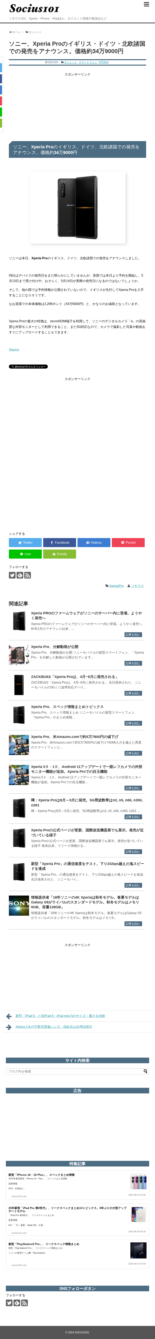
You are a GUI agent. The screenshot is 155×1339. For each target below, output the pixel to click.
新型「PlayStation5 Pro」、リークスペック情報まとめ (43, 1244)
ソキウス (137, 586)
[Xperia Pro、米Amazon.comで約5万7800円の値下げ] (19, 745)
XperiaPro (116, 586)
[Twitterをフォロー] (12, 575)
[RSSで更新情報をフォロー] (27, 575)
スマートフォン (88, 62)
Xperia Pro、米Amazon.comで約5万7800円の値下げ (74, 737)
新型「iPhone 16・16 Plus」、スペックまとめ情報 (41, 1174)
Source (14, 349)
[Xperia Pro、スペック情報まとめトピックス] (19, 715)
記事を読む (133, 634)
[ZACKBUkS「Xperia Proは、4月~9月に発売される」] (19, 685)
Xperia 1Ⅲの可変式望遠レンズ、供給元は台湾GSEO (54, 1026)
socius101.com (19, 1196)
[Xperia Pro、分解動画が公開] (19, 655)
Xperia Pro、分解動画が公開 (54, 647)
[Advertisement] (77, 105)
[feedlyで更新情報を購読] (20, 575)
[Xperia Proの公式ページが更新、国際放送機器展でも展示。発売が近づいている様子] (19, 838)
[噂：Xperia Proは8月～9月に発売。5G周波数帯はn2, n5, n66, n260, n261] (19, 808)
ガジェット (70, 62)
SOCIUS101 (82, 1332)
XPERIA (104, 62)
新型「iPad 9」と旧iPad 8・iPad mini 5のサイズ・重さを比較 (60, 1016)
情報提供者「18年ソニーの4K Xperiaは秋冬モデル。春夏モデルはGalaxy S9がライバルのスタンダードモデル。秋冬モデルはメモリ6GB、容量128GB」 (85, 902)
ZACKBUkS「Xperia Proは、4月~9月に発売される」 (75, 677)
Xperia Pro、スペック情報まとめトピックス (67, 707)
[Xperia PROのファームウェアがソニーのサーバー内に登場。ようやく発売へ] (19, 621)
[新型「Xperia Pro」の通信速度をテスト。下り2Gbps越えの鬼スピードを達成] (19, 872)
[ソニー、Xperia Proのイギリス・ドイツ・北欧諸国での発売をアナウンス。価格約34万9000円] (94, 542)
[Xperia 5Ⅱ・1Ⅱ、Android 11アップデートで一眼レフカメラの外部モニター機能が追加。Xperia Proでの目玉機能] (19, 775)
